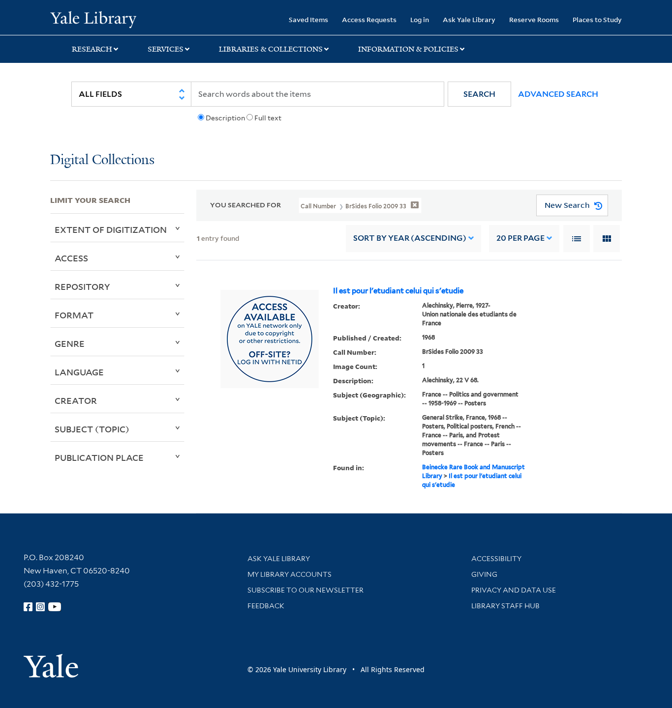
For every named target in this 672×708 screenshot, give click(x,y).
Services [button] (165, 49)
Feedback (265, 606)
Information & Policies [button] (408, 49)
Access (71, 258)
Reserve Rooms (534, 19)
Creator (76, 400)
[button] (479, 94)
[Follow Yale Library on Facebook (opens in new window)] (28, 606)
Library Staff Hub (505, 606)
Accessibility (496, 559)
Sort (409, 238)
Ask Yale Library (469, 19)
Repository (82, 286)
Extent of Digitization (111, 229)
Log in (419, 19)
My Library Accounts (289, 574)
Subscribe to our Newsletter (305, 590)
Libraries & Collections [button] (271, 49)
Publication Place (99, 457)
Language (79, 372)
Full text (267, 118)
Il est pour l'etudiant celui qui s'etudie (398, 290)
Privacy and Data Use (513, 590)
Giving (484, 574)
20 (520, 238)
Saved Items (308, 19)
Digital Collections (102, 160)
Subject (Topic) (92, 429)
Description (225, 118)
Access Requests (369, 19)
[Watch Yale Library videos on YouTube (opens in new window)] (54, 606)
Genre (70, 343)
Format (74, 315)
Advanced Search (558, 94)
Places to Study (597, 19)
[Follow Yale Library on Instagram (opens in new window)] (40, 606)
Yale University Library (93, 18)
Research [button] (92, 49)
